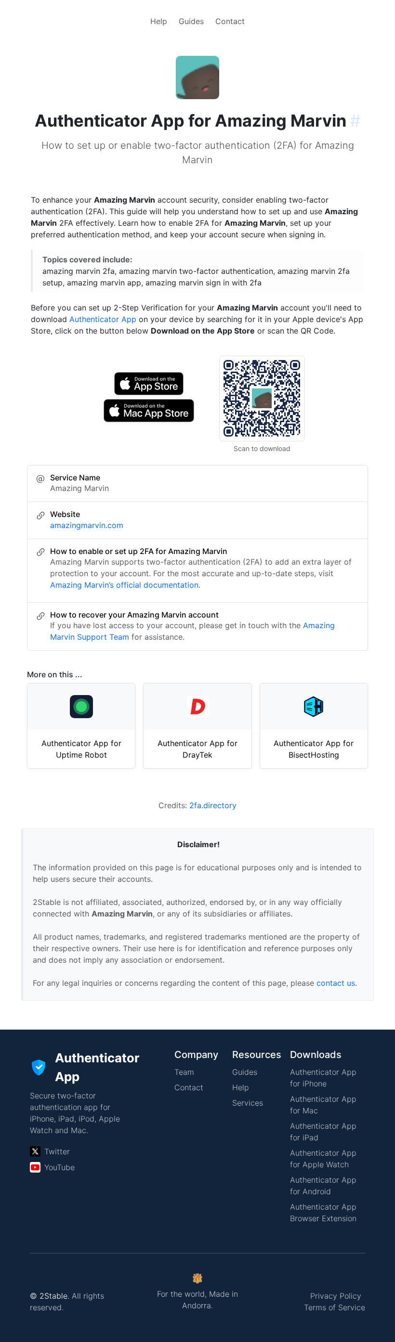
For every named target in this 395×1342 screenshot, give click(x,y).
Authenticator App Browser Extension (323, 1212)
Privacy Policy (335, 1296)
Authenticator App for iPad (323, 1131)
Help (158, 21)
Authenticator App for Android (323, 1185)
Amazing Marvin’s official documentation (124, 585)
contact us (335, 983)
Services (247, 1103)
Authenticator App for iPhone (323, 1077)
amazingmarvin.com (86, 525)
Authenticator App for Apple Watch (323, 1158)
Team (184, 1072)
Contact (230, 21)
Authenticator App (102, 319)
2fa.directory (213, 805)
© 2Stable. (49, 1296)
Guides (191, 21)
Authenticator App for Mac (323, 1104)
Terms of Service (334, 1307)
